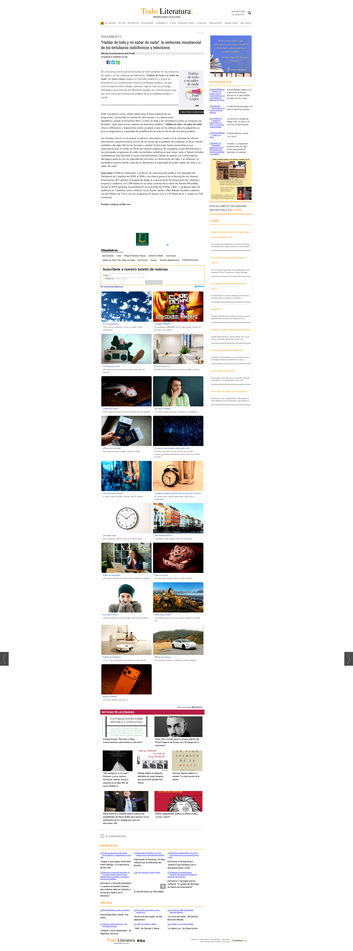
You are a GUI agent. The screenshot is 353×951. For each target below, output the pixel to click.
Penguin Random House (135, 256)
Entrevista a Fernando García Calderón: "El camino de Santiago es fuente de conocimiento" (183, 884)
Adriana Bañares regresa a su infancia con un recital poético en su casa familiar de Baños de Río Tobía (239, 94)
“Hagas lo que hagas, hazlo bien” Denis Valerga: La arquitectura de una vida (115, 864)
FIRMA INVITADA (215, 23)
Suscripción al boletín (238, 13)
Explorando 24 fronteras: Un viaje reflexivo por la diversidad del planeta (149, 862)
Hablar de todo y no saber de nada (118, 260)
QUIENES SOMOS (231, 23)
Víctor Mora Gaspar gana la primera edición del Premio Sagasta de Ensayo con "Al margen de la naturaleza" (177, 742)
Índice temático (204, 939)
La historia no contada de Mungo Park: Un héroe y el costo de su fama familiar (238, 121)
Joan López (171, 256)
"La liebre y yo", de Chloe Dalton (182, 928)
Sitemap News (215, 939)
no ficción (143, 260)
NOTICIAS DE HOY (221, 82)
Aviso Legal (226, 941)
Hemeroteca (226, 939)
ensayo (153, 260)
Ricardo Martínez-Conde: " (114, 916)
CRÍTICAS (121, 23)
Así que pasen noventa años (223, 370)
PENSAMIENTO (162, 23)
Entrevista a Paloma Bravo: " (182, 864)
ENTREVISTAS (133, 23)
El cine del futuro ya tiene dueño (149, 891)
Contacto (194, 939)
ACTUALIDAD (110, 23)
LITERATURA (201, 23)
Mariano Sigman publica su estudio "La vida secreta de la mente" (186, 776)
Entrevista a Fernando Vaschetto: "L (116, 889)
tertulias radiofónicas (169, 260)
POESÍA (173, 23)
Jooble (237, 210)
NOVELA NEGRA (147, 23)
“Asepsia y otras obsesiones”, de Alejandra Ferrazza (115, 932)
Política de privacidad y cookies (210, 941)
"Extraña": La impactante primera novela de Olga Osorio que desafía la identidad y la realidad (237, 148)
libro (119, 256)
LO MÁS (214, 221)
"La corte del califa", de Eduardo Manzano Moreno (183, 918)
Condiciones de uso (120, 278)
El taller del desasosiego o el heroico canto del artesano (239, 108)
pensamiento (108, 256)
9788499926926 (190, 260)
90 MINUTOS (216, 309)
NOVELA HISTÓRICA (186, 23)
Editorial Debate (156, 256)
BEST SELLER (246, 23)
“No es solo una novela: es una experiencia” (148, 918)
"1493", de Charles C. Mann (146, 928)
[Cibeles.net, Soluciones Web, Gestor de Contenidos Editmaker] (239, 940)
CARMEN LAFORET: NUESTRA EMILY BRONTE (231, 329)
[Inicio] (102, 23)
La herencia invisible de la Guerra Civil (227, 350)
